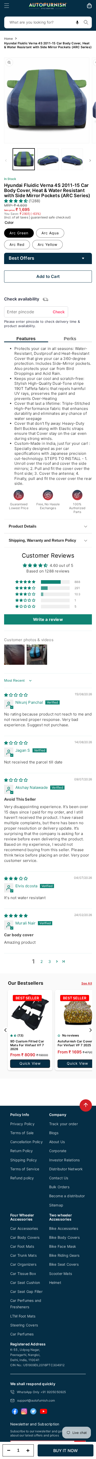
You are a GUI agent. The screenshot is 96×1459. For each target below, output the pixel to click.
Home (8, 39)
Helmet (55, 1282)
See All (86, 983)
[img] (16, 694)
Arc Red (17, 244)
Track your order (63, 1124)
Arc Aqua (50, 233)
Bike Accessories (63, 1228)
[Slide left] (6, 160)
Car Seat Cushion (25, 1282)
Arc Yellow (47, 244)
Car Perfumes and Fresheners (25, 1303)
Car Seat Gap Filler (26, 1291)
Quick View (30, 1063)
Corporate (58, 1151)
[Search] (86, 22)
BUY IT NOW (65, 1450)
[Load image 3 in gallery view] (72, 159)
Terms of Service (24, 1169)
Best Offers (21, 258)
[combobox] (48, 22)
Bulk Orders (59, 1187)
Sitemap (56, 1205)
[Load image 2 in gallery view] (48, 159)
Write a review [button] (48, 619)
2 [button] (41, 961)
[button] (6, 5)
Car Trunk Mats (23, 1255)
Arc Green (18, 233)
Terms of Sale (22, 1133)
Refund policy (22, 1178)
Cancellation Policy (26, 1142)
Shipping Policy (23, 1160)
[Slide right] (90, 160)
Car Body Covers (24, 1237)
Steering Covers (24, 1325)
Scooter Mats (60, 1273)
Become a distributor (67, 1196)
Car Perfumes (22, 1334)
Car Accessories (24, 1228)
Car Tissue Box (23, 1273)
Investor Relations (64, 1160)
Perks (70, 338)
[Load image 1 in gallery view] (24, 159)
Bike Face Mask (62, 1246)
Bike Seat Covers (64, 1264)
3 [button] (49, 961)
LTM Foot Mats (23, 1316)
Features (26, 338)
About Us (57, 1142)
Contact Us (58, 1178)
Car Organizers (23, 1264)
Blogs (54, 1133)
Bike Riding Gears (64, 1255)
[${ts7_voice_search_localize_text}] (77, 22)
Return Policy (21, 1151)
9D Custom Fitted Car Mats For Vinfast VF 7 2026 (27, 1045)
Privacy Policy (22, 1124)
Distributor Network (66, 1169)
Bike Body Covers (64, 1237)
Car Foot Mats (22, 1246)
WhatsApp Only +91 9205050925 (41, 1392)
